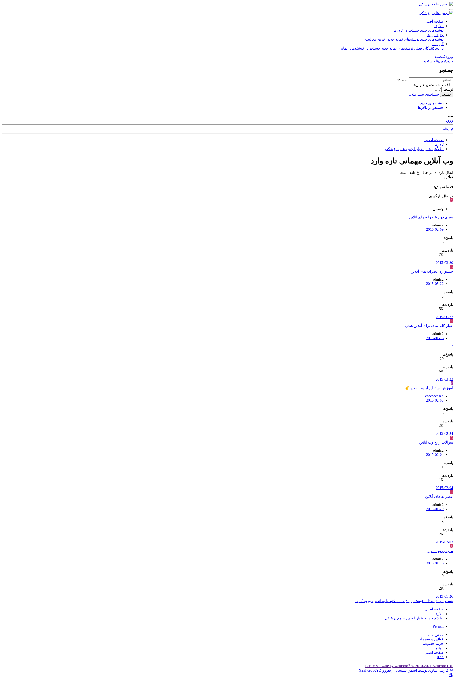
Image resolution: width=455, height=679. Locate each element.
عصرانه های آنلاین (439, 497)
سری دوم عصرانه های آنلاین (431, 217)
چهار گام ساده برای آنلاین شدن (429, 326)
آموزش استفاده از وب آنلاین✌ (429, 388)
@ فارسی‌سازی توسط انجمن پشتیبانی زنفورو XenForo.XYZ (406, 670)
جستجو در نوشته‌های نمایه (360, 48)
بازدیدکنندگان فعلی (429, 48)
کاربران (438, 44)
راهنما (439, 648)
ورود (449, 120)
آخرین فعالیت (376, 39)
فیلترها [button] (447, 177)
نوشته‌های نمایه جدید (403, 39)
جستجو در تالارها (406, 30)
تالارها (439, 26)
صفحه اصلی (434, 21)
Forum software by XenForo (409, 666)
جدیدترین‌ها (435, 35)
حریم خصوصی (432, 644)
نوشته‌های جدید (432, 30)
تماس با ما (435, 635)
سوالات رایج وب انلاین (436, 442)
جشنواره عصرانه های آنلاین (432, 271)
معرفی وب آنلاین (440, 551)
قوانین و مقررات (431, 639)
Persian (438, 626)
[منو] (451, 9)
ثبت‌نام (448, 129)
